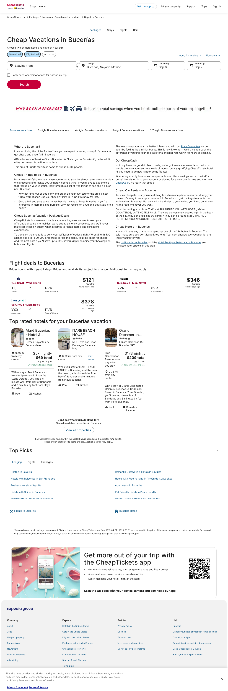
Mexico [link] (77, 17)
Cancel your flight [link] (181, 637)
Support (191, 6)
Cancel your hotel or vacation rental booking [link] (195, 631)
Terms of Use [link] (124, 637)
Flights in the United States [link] (75, 637)
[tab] (95, 30)
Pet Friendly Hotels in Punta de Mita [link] (136, 492)
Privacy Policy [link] (125, 626)
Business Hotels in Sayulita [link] (26, 485)
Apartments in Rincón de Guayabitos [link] (32, 498)
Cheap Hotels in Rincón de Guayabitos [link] (137, 498)
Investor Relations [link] (16, 654)
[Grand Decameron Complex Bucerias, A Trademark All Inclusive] (125, 370)
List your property (170, 6)
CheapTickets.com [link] (16, 17)
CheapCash (122, 182)
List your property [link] (16, 637)
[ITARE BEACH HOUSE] (78, 370)
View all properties (78, 430)
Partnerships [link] (13, 643)
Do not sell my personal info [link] (131, 648)
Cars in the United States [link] (74, 631)
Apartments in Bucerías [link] (128, 485)
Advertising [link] (12, 660)
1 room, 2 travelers (187, 55)
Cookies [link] (122, 631)
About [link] (10, 626)
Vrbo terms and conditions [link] (130, 643)
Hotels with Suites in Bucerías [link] (28, 492)
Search (24, 84)
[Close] (222, 679)
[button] (114, 450)
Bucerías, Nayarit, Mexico (104, 67)
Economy (211, 55)
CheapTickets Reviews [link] (74, 648)
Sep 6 (163, 67)
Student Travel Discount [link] (74, 660)
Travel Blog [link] (68, 665)
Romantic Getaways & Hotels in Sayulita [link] (138, 471)
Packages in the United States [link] (77, 643)
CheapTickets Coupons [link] (74, 654)
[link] (61, 511)
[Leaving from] (42, 65)
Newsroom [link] (12, 648)
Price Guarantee (190, 146)
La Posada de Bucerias (134, 242)
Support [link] (177, 626)
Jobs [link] (9, 631)
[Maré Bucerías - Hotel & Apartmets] (31, 370)
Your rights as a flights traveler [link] (188, 654)
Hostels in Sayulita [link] (21, 471)
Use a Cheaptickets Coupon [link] (187, 648)
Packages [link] (34, 17)
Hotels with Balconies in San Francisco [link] (33, 478)
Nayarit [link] (88, 17)
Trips (204, 6)
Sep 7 (199, 67)
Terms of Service (38, 687)
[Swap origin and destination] (78, 65)
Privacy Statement (17, 687)
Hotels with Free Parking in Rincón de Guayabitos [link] (143, 478)
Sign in (217, 6)
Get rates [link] (91, 357)
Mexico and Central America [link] (56, 17)
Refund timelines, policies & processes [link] (192, 643)
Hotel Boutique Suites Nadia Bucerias (179, 242)
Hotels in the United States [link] (75, 626)
